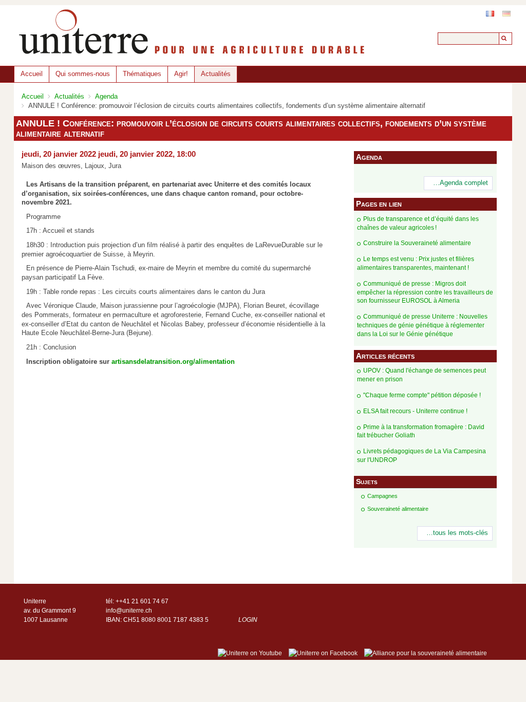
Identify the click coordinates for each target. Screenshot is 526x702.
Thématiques (142, 74)
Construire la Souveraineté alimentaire (417, 243)
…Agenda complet (460, 183)
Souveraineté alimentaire (397, 509)
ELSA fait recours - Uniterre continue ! (415, 411)
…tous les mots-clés (457, 533)
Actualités (216, 74)
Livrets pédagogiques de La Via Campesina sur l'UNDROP (421, 456)
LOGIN (247, 619)
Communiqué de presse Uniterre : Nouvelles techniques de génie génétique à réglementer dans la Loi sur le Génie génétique (422, 325)
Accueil (32, 74)
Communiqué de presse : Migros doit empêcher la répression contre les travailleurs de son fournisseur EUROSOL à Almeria (425, 292)
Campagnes (382, 496)
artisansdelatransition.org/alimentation (173, 361)
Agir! (181, 74)
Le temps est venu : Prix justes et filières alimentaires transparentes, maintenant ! (415, 263)
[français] (490, 13)
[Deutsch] (506, 13)
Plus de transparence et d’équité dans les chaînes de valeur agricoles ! (418, 223)
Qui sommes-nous (82, 74)
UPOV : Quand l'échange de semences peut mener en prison (421, 375)
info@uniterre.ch (129, 610)
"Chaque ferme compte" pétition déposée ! (422, 395)
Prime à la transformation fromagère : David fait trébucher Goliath (420, 431)
